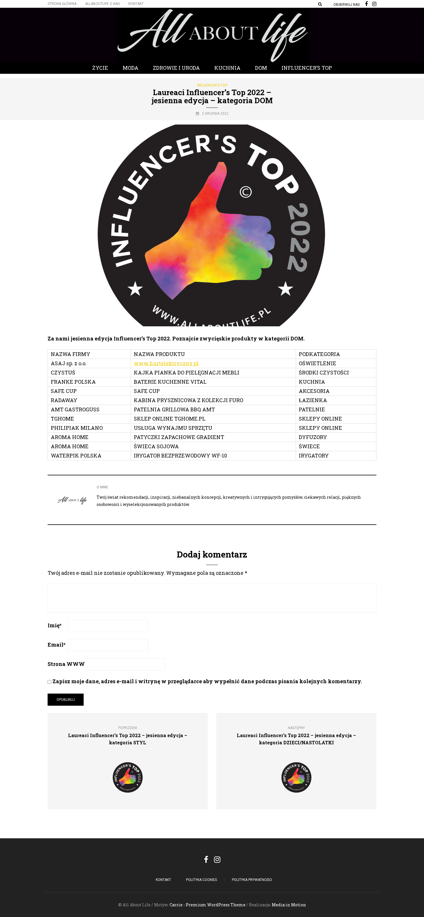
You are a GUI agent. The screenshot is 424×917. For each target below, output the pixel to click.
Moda (130, 67)
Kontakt (136, 4)
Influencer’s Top (307, 67)
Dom (261, 67)
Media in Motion (289, 904)
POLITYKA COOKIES (201, 880)
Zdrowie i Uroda (176, 67)
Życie (100, 67)
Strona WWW (66, 663)
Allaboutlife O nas (102, 4)
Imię (54, 625)
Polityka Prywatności (252, 880)
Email (56, 644)
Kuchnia (227, 67)
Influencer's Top (212, 85)
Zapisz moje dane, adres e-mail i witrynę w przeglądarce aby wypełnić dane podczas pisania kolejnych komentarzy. (207, 681)
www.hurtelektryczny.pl (166, 363)
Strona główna (62, 4)
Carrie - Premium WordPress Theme (207, 904)
